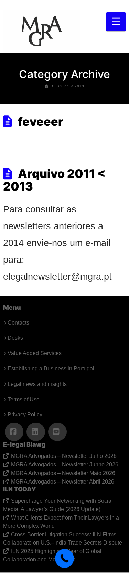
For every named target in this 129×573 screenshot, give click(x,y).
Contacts (18, 323)
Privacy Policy (25, 414)
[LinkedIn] (35, 432)
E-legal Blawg (24, 444)
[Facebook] (14, 432)
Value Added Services (35, 353)
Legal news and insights (37, 384)
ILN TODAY (19, 489)
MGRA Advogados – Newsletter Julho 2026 (63, 456)
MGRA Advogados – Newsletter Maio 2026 (63, 473)
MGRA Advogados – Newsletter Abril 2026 (62, 482)
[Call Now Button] (64, 558)
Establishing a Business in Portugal (51, 368)
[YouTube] (57, 432)
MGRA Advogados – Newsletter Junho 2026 (64, 464)
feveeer (40, 121)
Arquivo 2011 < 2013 (54, 180)
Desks (15, 338)
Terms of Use (24, 399)
